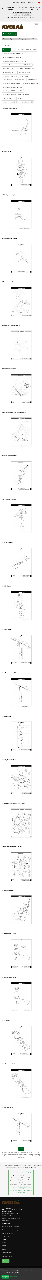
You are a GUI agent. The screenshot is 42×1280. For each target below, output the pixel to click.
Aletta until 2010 (7, 80)
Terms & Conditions (7, 1233)
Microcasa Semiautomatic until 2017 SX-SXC (16, 57)
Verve (21, 76)
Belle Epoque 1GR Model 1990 (11, 83)
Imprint (24, 2)
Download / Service (7, 1256)
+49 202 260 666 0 (14, 1209)
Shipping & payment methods (10, 1226)
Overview (6, 50)
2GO (26, 76)
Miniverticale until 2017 (9, 72)
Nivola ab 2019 (29, 68)
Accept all (5, 1277)
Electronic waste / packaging (10, 1230)
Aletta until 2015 (20, 80)
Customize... (14, 1277)
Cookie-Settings (6, 1253)
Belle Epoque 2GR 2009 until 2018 (13, 91)
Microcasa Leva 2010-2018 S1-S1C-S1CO (24, 50)
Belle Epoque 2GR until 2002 (31, 83)
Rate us (5, 1261)
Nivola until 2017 (8, 68)
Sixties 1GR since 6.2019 (10, 102)
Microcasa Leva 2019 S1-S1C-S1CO (13, 54)
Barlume (20, 98)
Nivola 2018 (19, 68)
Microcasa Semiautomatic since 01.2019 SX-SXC (17, 65)
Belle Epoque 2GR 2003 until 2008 (13, 87)
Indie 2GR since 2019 (9, 98)
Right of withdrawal (7, 1237)
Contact (17, 2)
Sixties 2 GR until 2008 (26, 102)
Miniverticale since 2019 (10, 76)
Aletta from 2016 (32, 80)
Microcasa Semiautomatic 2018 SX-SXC (14, 61)
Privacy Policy (5, 1249)
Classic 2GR (26, 94)
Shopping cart (33, 2)
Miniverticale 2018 (24, 72)
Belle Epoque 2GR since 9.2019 (12, 94)
